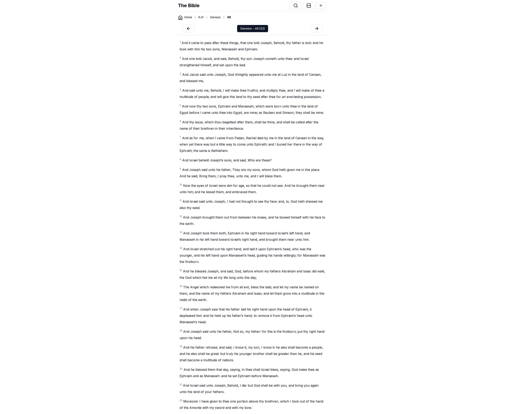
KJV (201, 17)
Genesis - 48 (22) (252, 28)
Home (188, 17)
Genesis (215, 17)
